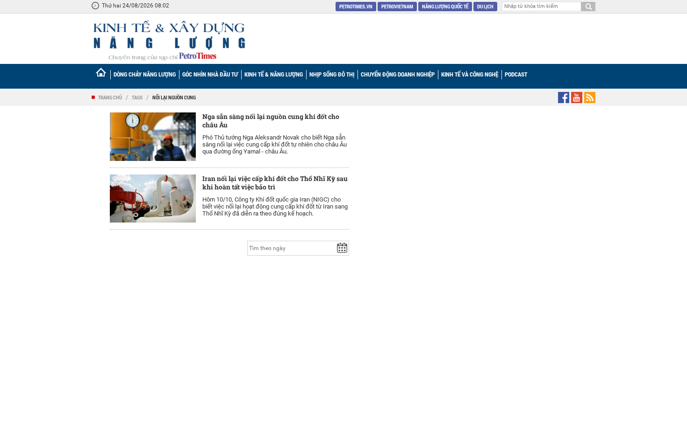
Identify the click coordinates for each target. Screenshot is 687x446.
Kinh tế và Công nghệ (469, 74)
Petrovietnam (397, 6)
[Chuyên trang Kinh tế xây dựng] (169, 40)
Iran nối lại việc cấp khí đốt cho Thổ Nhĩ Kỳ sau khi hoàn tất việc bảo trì (275, 182)
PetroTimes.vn (355, 6)
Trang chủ (110, 97)
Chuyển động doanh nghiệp (398, 74)
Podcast (516, 74)
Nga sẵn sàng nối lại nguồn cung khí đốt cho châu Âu (270, 120)
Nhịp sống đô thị (331, 74)
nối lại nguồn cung (174, 97)
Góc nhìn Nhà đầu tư (210, 74)
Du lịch (485, 6)
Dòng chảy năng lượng (145, 74)
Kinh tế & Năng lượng (273, 74)
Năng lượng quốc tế (445, 6)
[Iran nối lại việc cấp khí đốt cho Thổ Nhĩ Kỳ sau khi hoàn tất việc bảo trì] (153, 198)
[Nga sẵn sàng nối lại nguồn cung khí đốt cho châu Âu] (153, 136)
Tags (137, 97)
